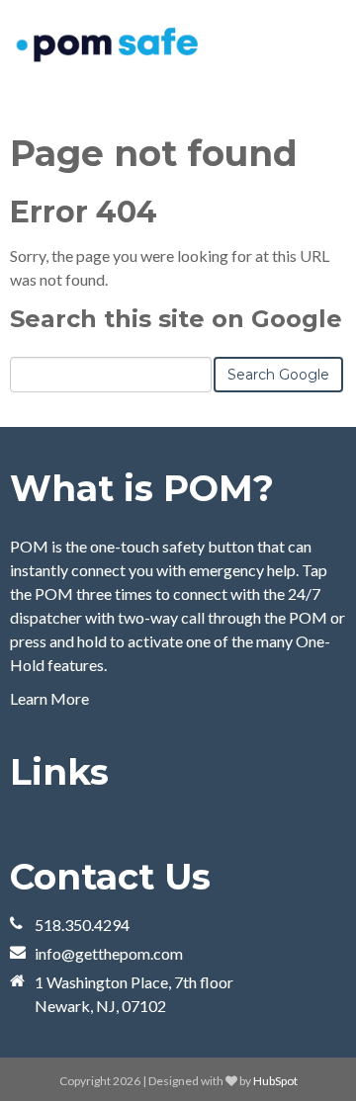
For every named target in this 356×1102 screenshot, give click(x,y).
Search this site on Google (176, 318)
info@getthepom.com (109, 953)
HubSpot (275, 1080)
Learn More (49, 698)
